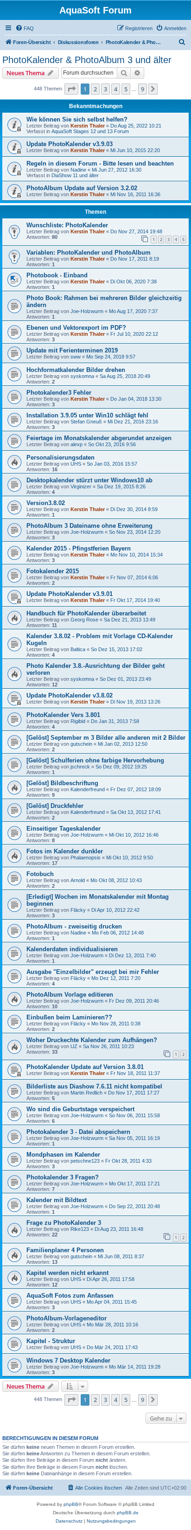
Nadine (78, 170)
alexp (76, 444)
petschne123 (85, 1161)
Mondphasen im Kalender (63, 1154)
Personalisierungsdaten (60, 457)
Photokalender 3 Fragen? (62, 1177)
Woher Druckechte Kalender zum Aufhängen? (91, 1040)
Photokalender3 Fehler (58, 392)
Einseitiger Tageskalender (63, 828)
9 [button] (142, 89)
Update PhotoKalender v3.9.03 (69, 144)
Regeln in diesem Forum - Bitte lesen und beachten (100, 163)
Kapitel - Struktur (50, 1341)
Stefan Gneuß (86, 421)
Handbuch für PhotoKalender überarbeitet (86, 613)
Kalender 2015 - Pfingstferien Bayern (78, 548)
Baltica (77, 649)
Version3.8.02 (45, 502)
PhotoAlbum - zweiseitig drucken (74, 926)
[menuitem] (24, 28)
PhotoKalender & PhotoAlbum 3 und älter (87, 60)
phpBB (71, 1504)
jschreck (80, 766)
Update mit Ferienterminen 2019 (72, 350)
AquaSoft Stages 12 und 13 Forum (90, 131)
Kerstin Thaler (87, 125)
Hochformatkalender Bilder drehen (75, 369)
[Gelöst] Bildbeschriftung (62, 783)
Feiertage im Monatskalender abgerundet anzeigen (99, 438)
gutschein (81, 744)
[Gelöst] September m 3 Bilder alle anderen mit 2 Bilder (105, 737)
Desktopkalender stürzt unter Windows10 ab (89, 480)
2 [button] (95, 89)
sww (75, 356)
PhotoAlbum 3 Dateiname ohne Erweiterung (89, 525)
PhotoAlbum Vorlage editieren (69, 994)
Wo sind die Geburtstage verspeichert (80, 1109)
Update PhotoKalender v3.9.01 (69, 593)
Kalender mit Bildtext (56, 1200)
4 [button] (115, 89)
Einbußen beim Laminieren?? (69, 1017)
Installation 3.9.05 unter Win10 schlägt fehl (87, 415)
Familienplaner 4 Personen (65, 1250)
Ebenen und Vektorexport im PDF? (76, 327)
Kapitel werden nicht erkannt (67, 1272)
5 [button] (125, 89)
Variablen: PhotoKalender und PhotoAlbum (88, 252)
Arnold (77, 880)
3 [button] (105, 89)
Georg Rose (84, 619)
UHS (75, 464)
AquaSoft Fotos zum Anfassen (70, 1295)
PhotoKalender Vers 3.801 (63, 714)
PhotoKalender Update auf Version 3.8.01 (85, 1066)
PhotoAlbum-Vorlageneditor (66, 1318)
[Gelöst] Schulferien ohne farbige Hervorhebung (95, 760)
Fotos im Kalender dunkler (64, 851)
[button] (71, 89)
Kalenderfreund (87, 789)
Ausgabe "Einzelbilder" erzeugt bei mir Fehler (92, 971)
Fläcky (78, 910)
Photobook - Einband (57, 275)
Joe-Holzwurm (86, 311)
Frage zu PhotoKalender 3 (63, 1222)
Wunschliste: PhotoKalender (67, 225)
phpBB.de (128, 1512)
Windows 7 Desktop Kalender (68, 1360)
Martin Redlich (86, 1092)
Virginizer (80, 486)
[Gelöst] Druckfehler (54, 805)
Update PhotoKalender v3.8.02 (69, 695)
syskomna (82, 376)
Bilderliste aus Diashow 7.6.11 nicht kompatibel (94, 1086)
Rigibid (77, 721)
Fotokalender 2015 (52, 571)
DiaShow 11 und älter (75, 175)
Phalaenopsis (85, 857)
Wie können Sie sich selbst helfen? (76, 119)
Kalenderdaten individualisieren (72, 949)
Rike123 (79, 1229)
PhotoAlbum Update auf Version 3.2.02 (81, 188)
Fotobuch (40, 874)
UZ (73, 1046)
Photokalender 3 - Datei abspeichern (78, 1131)
